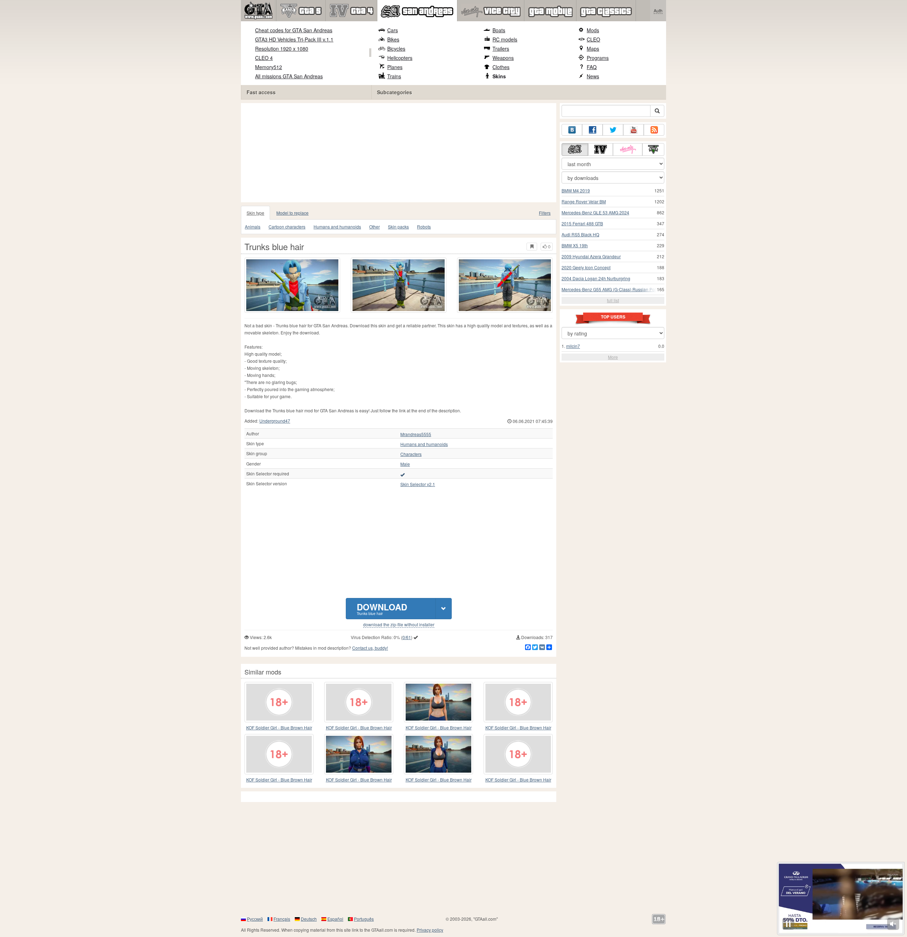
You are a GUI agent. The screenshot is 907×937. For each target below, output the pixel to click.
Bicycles (396, 48)
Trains (394, 76)
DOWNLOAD (382, 608)
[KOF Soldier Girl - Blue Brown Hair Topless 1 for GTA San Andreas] (279, 754)
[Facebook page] (592, 130)
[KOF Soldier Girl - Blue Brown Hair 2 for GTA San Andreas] (438, 702)
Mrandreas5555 (415, 434)
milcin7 (573, 346)
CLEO (593, 39)
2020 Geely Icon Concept (586, 267)
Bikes (393, 39)
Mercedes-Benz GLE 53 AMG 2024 (595, 212)
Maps (593, 48)
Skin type (255, 213)
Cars (392, 30)
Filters (545, 213)
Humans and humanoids (337, 227)
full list (613, 300)
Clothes (500, 66)
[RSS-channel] (654, 130)
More (613, 357)
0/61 (406, 637)
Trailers (500, 48)
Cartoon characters (287, 227)
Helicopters (399, 57)
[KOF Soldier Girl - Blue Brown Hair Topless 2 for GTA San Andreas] (518, 702)
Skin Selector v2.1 (417, 484)
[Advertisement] (400, 152)
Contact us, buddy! (370, 648)
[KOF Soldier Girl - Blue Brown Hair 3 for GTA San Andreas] (358, 754)
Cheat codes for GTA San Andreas (293, 30)
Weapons (503, 57)
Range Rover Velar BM (584, 201)
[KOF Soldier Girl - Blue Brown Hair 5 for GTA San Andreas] (438, 754)
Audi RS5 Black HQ (580, 234)
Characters (411, 454)
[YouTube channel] (633, 130)
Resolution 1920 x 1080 (281, 48)
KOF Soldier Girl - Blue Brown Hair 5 (439, 780)
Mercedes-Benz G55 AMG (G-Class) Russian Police (611, 289)
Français (282, 919)
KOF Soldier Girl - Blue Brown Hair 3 (359, 780)
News (593, 76)
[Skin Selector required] (402, 474)
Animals (252, 227)
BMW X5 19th (575, 245)
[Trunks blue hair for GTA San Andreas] (292, 285)
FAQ (592, 66)
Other (374, 227)
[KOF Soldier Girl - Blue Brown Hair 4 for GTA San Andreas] (279, 702)
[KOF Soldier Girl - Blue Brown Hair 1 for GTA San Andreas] (358, 702)
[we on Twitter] (613, 130)
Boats (498, 30)
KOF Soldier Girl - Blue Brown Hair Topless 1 (279, 780)
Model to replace (292, 213)
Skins (499, 76)
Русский (255, 919)
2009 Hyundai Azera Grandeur (591, 256)
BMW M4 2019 (576, 190)
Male (405, 464)
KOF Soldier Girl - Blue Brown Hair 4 (279, 727)
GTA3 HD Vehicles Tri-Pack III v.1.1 (294, 39)
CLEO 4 (264, 57)
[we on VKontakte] (572, 130)
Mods (593, 30)
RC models (504, 39)
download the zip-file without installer (398, 624)
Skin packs (398, 227)
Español (335, 919)
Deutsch (309, 919)
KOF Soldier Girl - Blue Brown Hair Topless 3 (518, 780)
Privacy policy (430, 930)
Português (364, 919)
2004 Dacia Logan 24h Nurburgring (596, 278)
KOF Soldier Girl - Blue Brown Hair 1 (359, 727)
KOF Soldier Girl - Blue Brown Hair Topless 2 (518, 727)
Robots (424, 227)
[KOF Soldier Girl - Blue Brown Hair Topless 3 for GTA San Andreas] (518, 754)
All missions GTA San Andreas (289, 76)
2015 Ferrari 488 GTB (582, 223)
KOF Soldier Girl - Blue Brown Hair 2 (439, 727)
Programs (598, 57)
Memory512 (268, 66)
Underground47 (274, 421)
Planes (394, 66)
